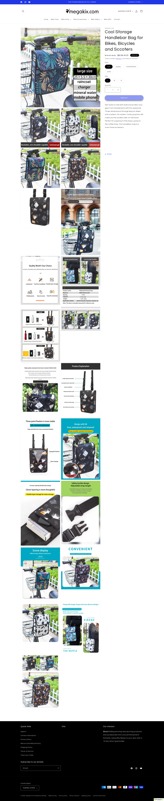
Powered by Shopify (40, 795)
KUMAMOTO (132, 67)
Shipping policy (86, 795)
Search (23, 731)
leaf (110, 67)
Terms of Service (27, 751)
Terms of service (74, 795)
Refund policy (53, 795)
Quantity (108, 85)
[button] (23, 11)
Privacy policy (63, 795)
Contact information (99, 795)
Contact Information (28, 735)
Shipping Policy (26, 747)
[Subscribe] (58, 768)
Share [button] (109, 154)
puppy (119, 67)
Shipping (118, 58)
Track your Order (27, 755)
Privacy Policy (26, 739)
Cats (110, 72)
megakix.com (30, 795)
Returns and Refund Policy (31, 743)
